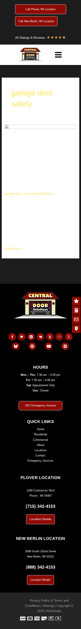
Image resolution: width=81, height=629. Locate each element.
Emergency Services (40, 460)
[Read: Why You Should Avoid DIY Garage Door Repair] (40, 148)
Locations (41, 450)
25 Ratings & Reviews (30, 37)
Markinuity (54, 611)
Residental (40, 434)
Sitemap (48, 605)
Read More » (14, 249)
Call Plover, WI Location (40, 9)
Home (40, 429)
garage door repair (17, 193)
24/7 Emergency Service (40, 405)
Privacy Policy (40, 600)
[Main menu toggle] (58, 54)
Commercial (40, 439)
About (40, 445)
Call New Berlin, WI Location (36, 21)
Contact (40, 455)
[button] (40, 519)
